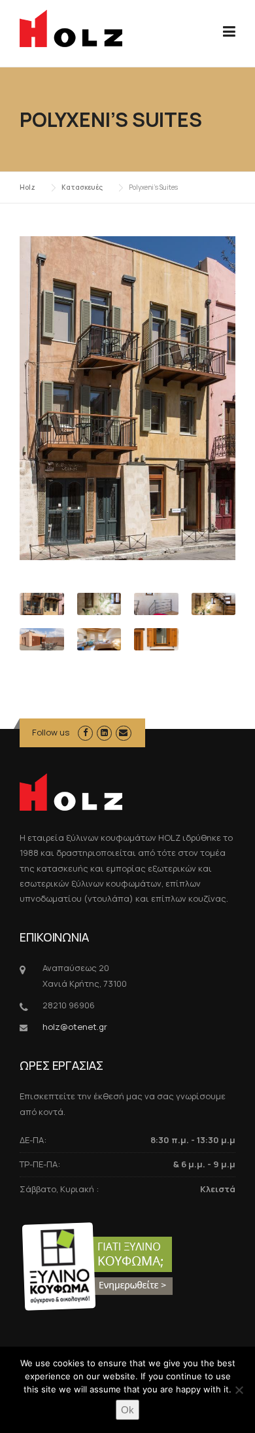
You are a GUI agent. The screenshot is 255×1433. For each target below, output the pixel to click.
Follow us (50, 732)
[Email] (123, 732)
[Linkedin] (104, 732)
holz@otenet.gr (74, 1027)
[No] (238, 1389)
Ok (127, 1409)
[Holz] (71, 27)
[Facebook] (85, 732)
